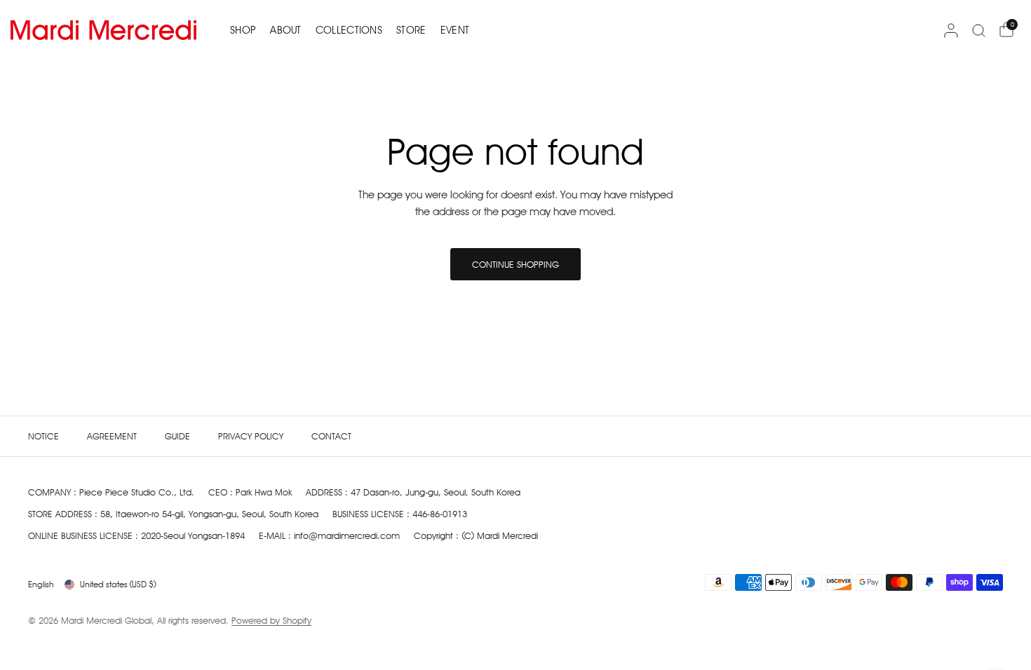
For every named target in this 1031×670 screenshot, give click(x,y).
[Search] (978, 30)
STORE (411, 30)
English (41, 584)
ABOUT (286, 30)
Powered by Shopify (271, 620)
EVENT (455, 30)
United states (118, 584)
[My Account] (951, 30)
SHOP (243, 30)
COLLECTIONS (349, 30)
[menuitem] (246, 30)
